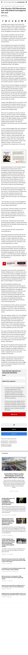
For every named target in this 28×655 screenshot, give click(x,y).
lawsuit (13, 222)
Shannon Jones (4, 15)
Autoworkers (4, 441)
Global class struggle (6, 445)
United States (13, 441)
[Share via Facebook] (2, 21)
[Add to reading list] (25, 21)
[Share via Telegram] (12, 21)
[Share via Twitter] (6, 21)
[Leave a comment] (22, 21)
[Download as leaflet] (18, 21)
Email (3, 375)
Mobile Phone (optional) (8, 381)
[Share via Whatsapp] (9, 21)
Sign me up (14, 414)
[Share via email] (15, 21)
